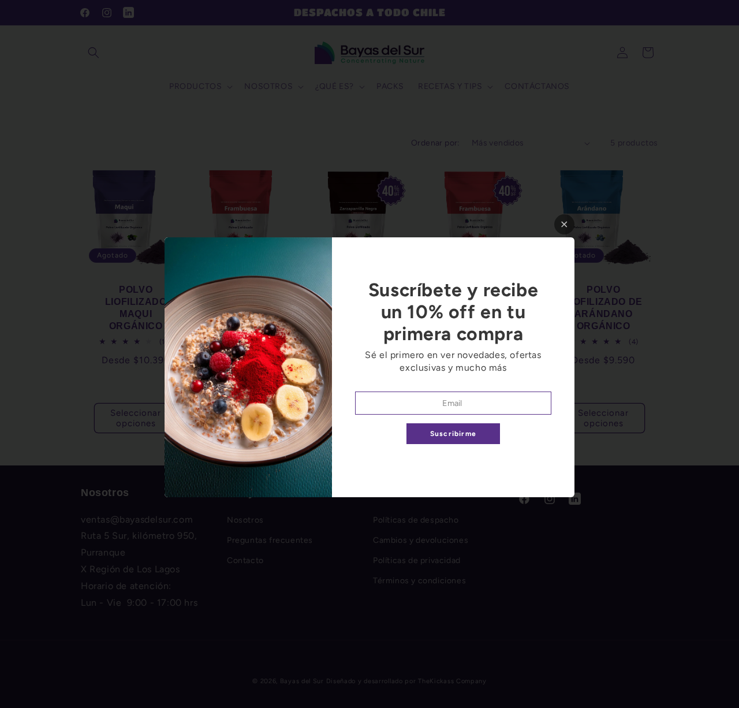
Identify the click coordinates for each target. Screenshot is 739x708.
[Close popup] (564, 224)
